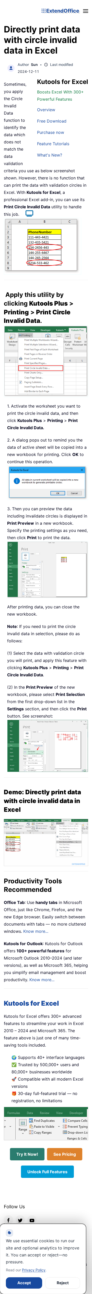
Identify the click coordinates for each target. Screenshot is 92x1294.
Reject (63, 1282)
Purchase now (50, 132)
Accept (24, 1282)
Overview (46, 109)
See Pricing (64, 1154)
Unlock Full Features (47, 1171)
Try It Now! (27, 1154)
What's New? (49, 155)
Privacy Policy (33, 1270)
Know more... (35, 931)
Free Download (51, 121)
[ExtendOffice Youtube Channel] (32, 1219)
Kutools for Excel (31, 1003)
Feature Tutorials (53, 143)
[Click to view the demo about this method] (26, 214)
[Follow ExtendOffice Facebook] (8, 1219)
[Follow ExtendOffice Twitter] (20, 1219)
